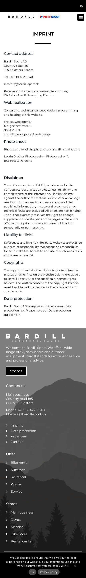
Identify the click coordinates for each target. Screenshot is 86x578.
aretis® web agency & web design (27, 134)
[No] (74, 567)
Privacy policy (49, 572)
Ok (32, 572)
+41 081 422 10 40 (21, 77)
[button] (80, 17)
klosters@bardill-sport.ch (21, 84)
